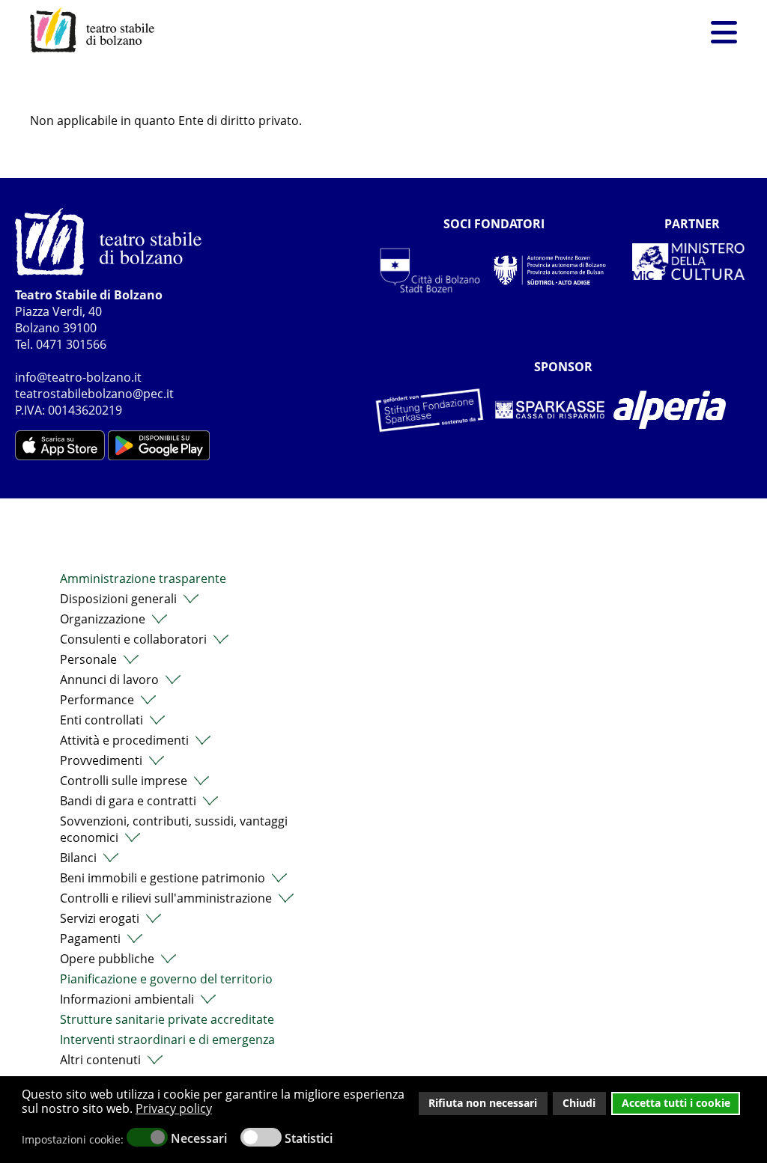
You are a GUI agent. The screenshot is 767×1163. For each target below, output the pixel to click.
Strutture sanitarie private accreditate (167, 1019)
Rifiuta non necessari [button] (482, 1103)
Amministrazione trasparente (143, 578)
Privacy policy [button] (174, 1108)
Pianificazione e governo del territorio (166, 979)
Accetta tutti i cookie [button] (676, 1103)
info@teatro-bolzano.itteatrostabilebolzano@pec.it (94, 385)
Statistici (309, 1138)
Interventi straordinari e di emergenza (167, 1039)
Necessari (199, 1138)
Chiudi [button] (579, 1103)
